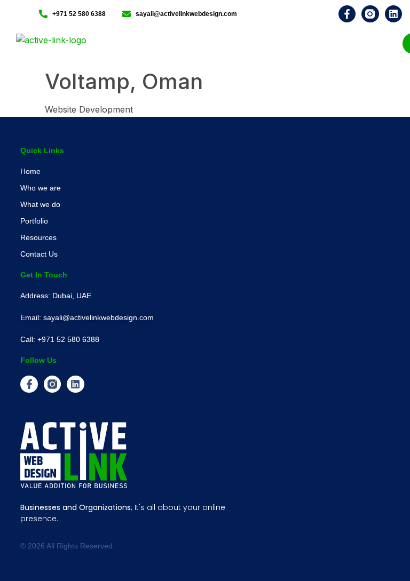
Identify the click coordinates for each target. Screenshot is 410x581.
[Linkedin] (393, 13)
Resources (38, 237)
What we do (40, 204)
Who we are (40, 188)
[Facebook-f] (347, 13)
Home (30, 171)
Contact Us (39, 254)
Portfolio (34, 221)
